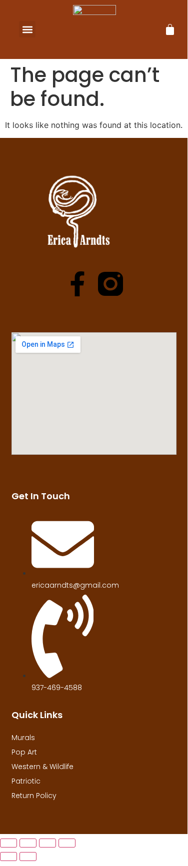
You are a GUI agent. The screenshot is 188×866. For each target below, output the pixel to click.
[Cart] (170, 29)
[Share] (47, 843)
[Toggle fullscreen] (28, 843)
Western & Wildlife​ (43, 767)
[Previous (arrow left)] (8, 856)
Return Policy (34, 796)
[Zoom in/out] (8, 843)
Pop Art (24, 752)
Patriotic (26, 781)
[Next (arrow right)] (28, 856)
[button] (27, 29)
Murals (23, 738)
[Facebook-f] (77, 283)
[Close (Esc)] (67, 843)
